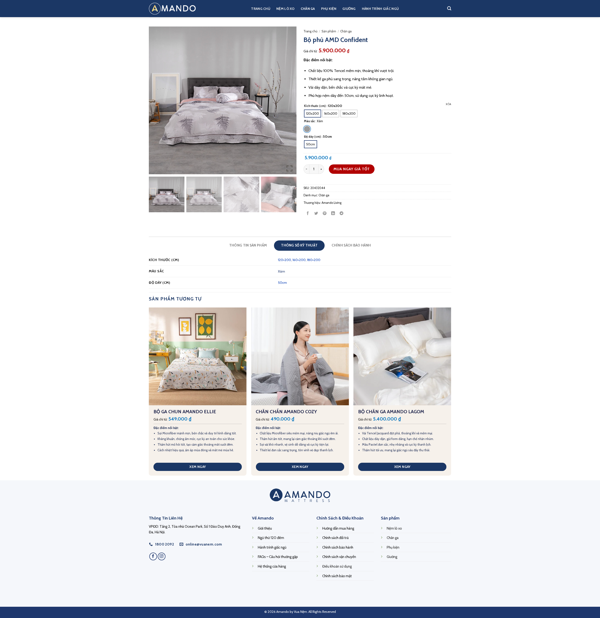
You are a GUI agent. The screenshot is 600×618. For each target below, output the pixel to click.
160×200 (299, 260)
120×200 (284, 260)
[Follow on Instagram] (161, 556)
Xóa (448, 104)
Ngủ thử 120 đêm (271, 537)
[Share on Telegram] (341, 213)
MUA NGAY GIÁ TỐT (352, 169)
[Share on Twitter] (316, 213)
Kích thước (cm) (315, 106)
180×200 (313, 260)
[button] (289, 102)
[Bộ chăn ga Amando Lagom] (402, 356)
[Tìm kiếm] (449, 8)
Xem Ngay (197, 467)
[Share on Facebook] (308, 213)
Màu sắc (309, 121)
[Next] (450, 393)
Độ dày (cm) (312, 136)
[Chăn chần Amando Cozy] (300, 356)
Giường (349, 9)
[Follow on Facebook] (153, 556)
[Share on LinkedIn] (333, 213)
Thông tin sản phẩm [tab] (248, 245)
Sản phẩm (329, 31)
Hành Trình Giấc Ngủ (380, 9)
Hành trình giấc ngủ (272, 547)
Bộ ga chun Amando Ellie (185, 411)
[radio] (312, 113)
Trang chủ (260, 9)
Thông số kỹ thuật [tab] (299, 245)
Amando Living (331, 203)
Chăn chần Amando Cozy (286, 411)
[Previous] (149, 393)
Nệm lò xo (285, 9)
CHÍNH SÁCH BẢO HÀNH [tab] (351, 245)
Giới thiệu (265, 528)
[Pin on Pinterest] (325, 213)
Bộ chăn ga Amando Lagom (391, 411)
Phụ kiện (328, 9)
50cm (282, 283)
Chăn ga (308, 9)
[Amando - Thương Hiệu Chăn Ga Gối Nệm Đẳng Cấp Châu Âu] (172, 9)
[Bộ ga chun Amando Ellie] (198, 356)
